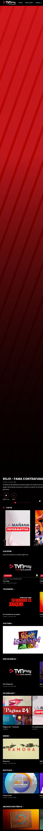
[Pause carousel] (40, 501)
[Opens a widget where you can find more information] (8, 820)
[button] (2, 255)
